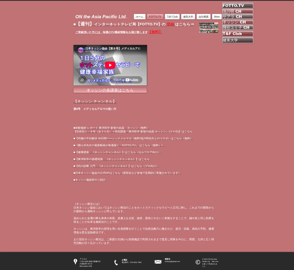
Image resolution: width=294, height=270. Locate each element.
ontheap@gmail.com (172, 261)
